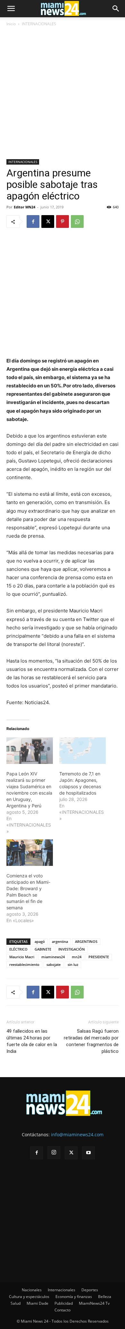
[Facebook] (33, 221)
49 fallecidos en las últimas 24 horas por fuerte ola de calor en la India (31, 1041)
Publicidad (63, 1303)
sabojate (53, 964)
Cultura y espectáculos (29, 1296)
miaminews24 (53, 956)
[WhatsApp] (77, 221)
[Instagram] (53, 1152)
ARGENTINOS (86, 941)
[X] (47, 221)
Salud (16, 1303)
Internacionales (61, 1290)
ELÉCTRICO (18, 949)
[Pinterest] (62, 221)
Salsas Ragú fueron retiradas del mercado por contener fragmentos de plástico (91, 1041)
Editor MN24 (24, 207)
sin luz (73, 964)
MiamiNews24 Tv (94, 1303)
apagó (40, 941)
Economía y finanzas (73, 1296)
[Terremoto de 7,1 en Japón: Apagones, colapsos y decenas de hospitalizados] (82, 750)
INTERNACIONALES (39, 24)
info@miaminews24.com (77, 1134)
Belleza (104, 1296)
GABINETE (43, 949)
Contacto (62, 1310)
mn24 (76, 956)
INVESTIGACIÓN (71, 949)
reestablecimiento (24, 964)
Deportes (89, 1290)
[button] (11, 8)
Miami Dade (37, 1303)
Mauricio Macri (21, 956)
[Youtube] (88, 1152)
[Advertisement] (62, 94)
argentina (60, 941)
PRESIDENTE (98, 956)
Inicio (11, 24)
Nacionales (32, 1290)
